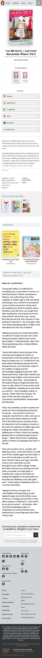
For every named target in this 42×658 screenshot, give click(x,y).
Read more (5, 170)
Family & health (26, 180)
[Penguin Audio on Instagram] (3, 584)
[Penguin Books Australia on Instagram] (7, 556)
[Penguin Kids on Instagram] (26, 556)
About (4, 590)
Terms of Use (23, 542)
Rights (23, 600)
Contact (4, 598)
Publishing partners (26, 597)
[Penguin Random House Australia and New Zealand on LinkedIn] (18, 556)
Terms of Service (19, 645)
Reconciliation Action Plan (28, 614)
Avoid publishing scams (28, 604)
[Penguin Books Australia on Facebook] (3, 556)
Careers (23, 590)
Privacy (23, 607)
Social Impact (6, 618)
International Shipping (27, 617)
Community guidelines (27, 594)
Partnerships (6, 610)
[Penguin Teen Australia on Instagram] (7, 568)
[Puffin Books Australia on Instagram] (22, 564)
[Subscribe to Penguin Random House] (35, 535)
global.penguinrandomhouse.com (13, 655)
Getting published (8, 602)
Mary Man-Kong (31, 263)
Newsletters (5, 606)
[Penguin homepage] (2, 3)
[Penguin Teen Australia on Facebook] (3, 568)
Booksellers (5, 594)
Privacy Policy (33, 542)
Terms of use (25, 611)
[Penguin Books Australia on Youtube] (14, 556)
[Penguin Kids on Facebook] (22, 556)
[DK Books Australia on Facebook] (22, 571)
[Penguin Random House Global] (7, 650)
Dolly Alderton (10, 263)
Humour (24, 182)
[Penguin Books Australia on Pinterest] (10, 556)
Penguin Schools (7, 614)
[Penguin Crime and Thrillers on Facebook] (3, 576)
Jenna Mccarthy (21, 60)
